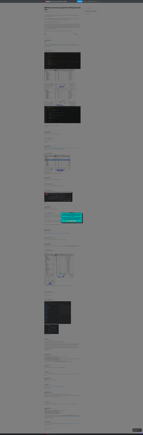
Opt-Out (77, 219)
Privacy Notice (70, 218)
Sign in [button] (95, 1)
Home (47, 1)
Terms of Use (75, 218)
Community (85, 1)
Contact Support (79, 1)
